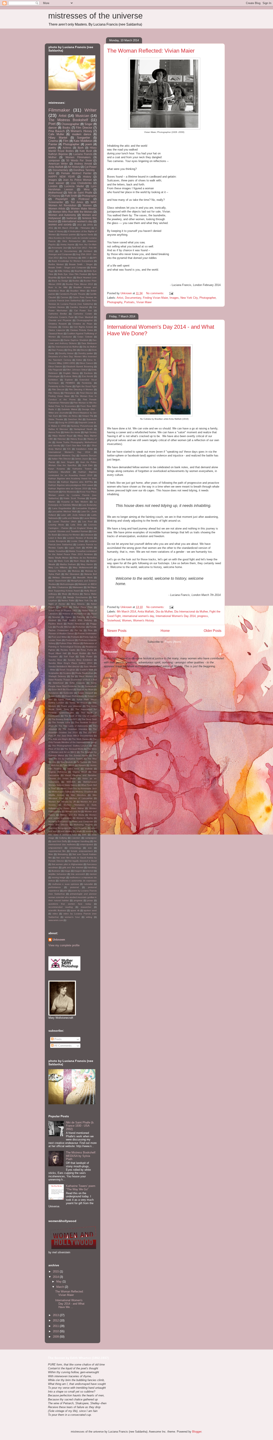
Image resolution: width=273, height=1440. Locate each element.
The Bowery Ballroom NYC (65, 719)
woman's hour (72, 917)
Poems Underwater (87, 633)
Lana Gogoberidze (61, 508)
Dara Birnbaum (89, 343)
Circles (65, 327)
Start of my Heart (85, 689)
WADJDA (71, 782)
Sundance (53, 693)
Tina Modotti (66, 762)
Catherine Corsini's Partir (61, 317)
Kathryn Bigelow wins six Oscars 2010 (67, 488)
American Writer (58, 163)
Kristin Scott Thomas (74, 498)
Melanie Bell (90, 574)
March (60, 1286)
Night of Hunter (56, 604)
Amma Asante (67, 244)
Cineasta (52, 327)
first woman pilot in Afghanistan (67, 864)
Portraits (129, 302)
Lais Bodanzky (89, 505)
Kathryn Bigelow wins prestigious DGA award (70, 485)
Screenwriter (55, 202)
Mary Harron (87, 564)
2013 (56, 1315)
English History (71, 373)
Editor (79, 360)
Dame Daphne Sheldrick (76, 340)
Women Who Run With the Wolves (72, 211)
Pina (90, 630)
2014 (56, 1276)
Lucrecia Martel (74, 186)
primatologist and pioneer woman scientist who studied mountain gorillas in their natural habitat (72, 897)
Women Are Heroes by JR (62, 801)
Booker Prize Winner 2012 (79, 284)
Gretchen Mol (75, 419)
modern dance (81, 134)
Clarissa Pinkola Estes (81, 330)
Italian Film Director (61, 459)
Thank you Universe (71, 706)
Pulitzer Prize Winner (69, 643)
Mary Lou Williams (57, 567)
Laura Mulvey (90, 518)
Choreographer (70, 124)
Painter (52, 144)
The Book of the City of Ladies (80, 716)
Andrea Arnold (83, 163)
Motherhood (55, 192)
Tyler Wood (68, 765)
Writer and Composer (82, 821)
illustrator (56, 871)
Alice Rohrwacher (71, 241)
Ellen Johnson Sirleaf (76, 370)
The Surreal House (78, 755)
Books (66, 127)
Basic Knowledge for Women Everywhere (72, 261)
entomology (75, 848)
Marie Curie (63, 561)
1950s (90, 225)
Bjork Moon (66, 277)
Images (174, 297)
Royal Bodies (79, 653)
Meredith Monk (84, 577)
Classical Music (55, 333)
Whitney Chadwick (84, 791)
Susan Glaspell (85, 693)
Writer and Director (58, 824)
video (55, 913)
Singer (88, 124)
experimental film (56, 851)
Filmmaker (59, 110)
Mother (52, 157)
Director (84, 350)
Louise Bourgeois (57, 541)
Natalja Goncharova (77, 597)
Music (64, 594)
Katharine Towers (82, 469)
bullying (63, 838)
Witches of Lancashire (81, 798)
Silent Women (86, 676)
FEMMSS (70, 383)
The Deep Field (89, 719)
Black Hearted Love (87, 277)
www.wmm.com (55, 920)
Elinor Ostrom (55, 366)
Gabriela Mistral (69, 409)
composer (54, 160)
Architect (88, 251)
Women (126, 620)
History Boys (76, 439)
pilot (65, 890)
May (59, 1281)
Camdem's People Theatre (72, 294)
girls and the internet (72, 867)
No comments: (155, 293)
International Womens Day (62, 455)
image (67, 871)
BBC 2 (85, 258)
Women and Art (73, 811)
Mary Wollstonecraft (83, 567)
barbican (72, 218)
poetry (52, 147)
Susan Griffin (54, 696)
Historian (61, 439)
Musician (82, 116)
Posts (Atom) (173, 641)
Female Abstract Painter (76, 173)
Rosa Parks (87, 650)
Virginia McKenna (57, 772)
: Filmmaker (84, 228)
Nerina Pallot (67, 600)
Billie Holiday (64, 271)
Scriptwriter (53, 673)
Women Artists (56, 208)
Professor (84, 199)
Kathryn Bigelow (58, 154)
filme (50, 854)
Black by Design (60, 281)
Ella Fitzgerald (55, 370)
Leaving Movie (56, 525)
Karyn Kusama (56, 469)
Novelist (56, 617)
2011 (50, 228)
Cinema (53, 140)
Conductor (67, 337)
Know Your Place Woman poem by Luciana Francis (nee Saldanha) (72, 495)
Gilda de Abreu (70, 416)
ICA (69, 449)
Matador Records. (57, 571)
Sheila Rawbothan (84, 673)
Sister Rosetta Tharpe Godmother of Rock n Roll (72, 679)
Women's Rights (84, 818)
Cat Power (90, 166)
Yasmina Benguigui (58, 828)
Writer (90, 110)
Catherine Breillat (57, 314)
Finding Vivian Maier (155, 297)
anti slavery (66, 831)
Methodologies (67, 584)
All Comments (63, 1045)
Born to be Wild (57, 287)
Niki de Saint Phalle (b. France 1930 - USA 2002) (80, 1126)
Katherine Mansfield (59, 472)
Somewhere (91, 686)
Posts (58, 1039)
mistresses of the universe (95, 15)
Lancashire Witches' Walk (64, 511)
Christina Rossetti (57, 324)
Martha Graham (68, 564)
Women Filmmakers (78, 157)
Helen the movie (72, 432)
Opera (68, 617)
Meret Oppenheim (57, 580)
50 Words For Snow (79, 160)
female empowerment (82, 851)
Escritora (88, 373)
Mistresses (78, 587)
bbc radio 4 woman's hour (62, 834)
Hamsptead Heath (83, 429)
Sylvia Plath (64, 699)
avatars (89, 831)
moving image (59, 877)
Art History (74, 166)
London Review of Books (80, 538)
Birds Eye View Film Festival (72, 274)
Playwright (61, 199)
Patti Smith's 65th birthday (77, 620)
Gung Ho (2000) (67, 422)
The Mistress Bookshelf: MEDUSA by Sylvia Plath (81, 1156)
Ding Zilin (72, 350)
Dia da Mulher (164, 611)
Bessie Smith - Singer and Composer (67, 267)
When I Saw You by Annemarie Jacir (78, 788)
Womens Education (58, 821)
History (87, 176)
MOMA (89, 547)
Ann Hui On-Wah (88, 244)
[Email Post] (171, 293)
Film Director (84, 127)
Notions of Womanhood (74, 613)
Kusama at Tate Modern (74, 502)
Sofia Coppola (77, 683)
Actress (67, 147)
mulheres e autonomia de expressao (78, 880)
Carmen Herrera (56, 307)
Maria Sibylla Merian (58, 557)
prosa (90, 900)
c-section (75, 838)
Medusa (76, 571)
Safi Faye (69, 656)
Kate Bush (86, 150)
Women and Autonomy (62, 215)
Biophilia (79, 271)
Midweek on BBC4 (87, 584)
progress (202, 616)
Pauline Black (55, 623)
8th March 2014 (126, 611)
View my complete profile (64, 945)
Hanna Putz (54, 432)
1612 (79, 225)
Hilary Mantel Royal (62, 436)
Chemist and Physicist (59, 320)
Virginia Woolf (80, 772)
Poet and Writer (59, 637)
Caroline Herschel (79, 307)
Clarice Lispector (56, 330)
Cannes (64, 297)
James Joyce (81, 459)
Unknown (59, 939)
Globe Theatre (55, 419)
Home (165, 631)
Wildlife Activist (56, 795)
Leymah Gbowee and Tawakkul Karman (68, 531)
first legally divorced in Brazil (82, 861)
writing (89, 917)
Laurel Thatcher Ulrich (64, 521)
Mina (87, 189)
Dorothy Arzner (66, 353)
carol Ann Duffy (59, 841)
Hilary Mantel (57, 137)
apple (79, 831)
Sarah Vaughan (67, 669)
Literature (88, 535)
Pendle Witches (64, 627)
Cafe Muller (56, 134)
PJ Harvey (54, 195)
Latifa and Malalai (71, 518)
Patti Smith (71, 195)
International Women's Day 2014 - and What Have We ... (69, 1303)
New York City (189, 297)
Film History (54, 393)
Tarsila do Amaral (78, 702)
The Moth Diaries (80, 739)
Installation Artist (84, 449)
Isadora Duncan (88, 455)
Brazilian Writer (78, 291)
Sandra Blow (55, 660)
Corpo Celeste (84, 337)
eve (90, 848)
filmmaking (63, 854)
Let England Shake (83, 528)
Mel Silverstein (72, 574)
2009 (56, 1336)
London (52, 186)
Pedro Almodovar (76, 623)
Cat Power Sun (83, 310)
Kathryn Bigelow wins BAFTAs (77, 482)
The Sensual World (73, 749)
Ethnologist (54, 376)
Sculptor (67, 673)
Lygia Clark (75, 547)
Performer (80, 627)
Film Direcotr (58, 389)
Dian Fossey (58, 350)
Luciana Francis (82, 154)
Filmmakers (69, 393)
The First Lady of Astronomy (73, 726)
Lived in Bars (55, 538)
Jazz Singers (67, 462)
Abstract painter (68, 234)
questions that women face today (69, 904)
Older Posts (212, 631)
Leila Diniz (76, 525)
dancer (52, 127)
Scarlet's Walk (86, 669)
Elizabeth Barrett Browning (79, 366)
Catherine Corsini (83, 314)
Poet (51, 124)
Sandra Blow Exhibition (80, 660)
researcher (86, 907)
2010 (56, 1331)
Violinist (88, 768)
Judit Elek (87, 465)
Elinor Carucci (86, 363)
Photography (114, 302)
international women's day (138, 616)
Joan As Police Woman (77, 179)
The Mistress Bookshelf (68, 120)
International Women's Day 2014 (176, 616)
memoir (93, 874)
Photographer (207, 297)
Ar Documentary (68, 251)
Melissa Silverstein (61, 577)
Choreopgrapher (85, 320)
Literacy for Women (70, 535)
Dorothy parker (85, 353)
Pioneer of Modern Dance (61, 633)
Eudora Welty (71, 376)
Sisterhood (113, 620)
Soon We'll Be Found (62, 689)
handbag (92, 867)
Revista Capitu (68, 650)
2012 (56, 1320)
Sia (72, 676)
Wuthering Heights (83, 824)
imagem (78, 871)
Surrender (68, 693)
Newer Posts (116, 631)
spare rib (75, 910)
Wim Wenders (78, 795)
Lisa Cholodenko (81, 183)
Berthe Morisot (56, 264)
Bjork (81, 147)
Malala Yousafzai (56, 551)
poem (88, 144)
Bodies (76, 281)
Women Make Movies (84, 208)
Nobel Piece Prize (83, 607)
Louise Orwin (77, 541)
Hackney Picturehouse (82, 426)
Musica (75, 594)
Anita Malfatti (146, 611)
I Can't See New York (75, 445)
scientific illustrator (57, 910)
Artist (120, 297)
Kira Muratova (69, 492)
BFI (95, 258)
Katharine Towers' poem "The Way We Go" (80, 1187)
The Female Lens (61, 722)
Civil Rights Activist (83, 327)
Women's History (143, 620)
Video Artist (73, 768)
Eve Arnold (87, 376)
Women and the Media (72, 815)
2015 (56, 1271)
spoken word (90, 910)
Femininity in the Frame (60, 386)
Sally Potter (86, 656)
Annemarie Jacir (59, 248)
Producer (69, 640)
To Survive (82, 762)
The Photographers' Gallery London (70, 745)
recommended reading (60, 907)
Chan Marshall (85, 317)
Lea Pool (87, 521)
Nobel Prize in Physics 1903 (62, 610)
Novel (94, 613)
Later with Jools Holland (73, 515)
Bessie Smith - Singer (81, 264)
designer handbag (80, 841)
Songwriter (83, 137)
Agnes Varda (86, 234)
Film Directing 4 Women (81, 389)
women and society (60, 224)
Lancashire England (86, 508)
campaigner (91, 838)
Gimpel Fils (87, 416)
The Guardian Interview (74, 729)
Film (65, 140)
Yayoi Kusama (79, 828)
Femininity (87, 383)
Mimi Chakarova (60, 587)
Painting (81, 617)
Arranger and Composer (60, 254)
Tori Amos (77, 202)
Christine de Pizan (83, 324)
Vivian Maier (144, 302)
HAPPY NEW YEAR (61, 176)
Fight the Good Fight (86, 386)
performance (54, 887)
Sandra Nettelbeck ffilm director (64, 666)
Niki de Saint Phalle (80, 192)
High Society (90, 432)
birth (84, 834)
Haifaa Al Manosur (58, 429)
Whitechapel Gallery (61, 791)
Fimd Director (86, 393)
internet (89, 871)
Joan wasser (56, 183)
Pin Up (78, 630)
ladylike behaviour (57, 874)
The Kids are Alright (58, 739)
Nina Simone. (78, 604)
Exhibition (53, 380)
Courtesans (54, 340)
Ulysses (82, 765)
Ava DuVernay (70, 258)
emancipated (86, 844)
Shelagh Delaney (57, 676)
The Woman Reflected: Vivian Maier (151, 50)
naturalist (88, 884)
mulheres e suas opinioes (65, 884)
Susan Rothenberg (74, 696)
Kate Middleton (83, 140)
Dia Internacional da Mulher (191, 611)
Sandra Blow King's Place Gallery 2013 (70, 663)
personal (74, 887)
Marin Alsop (79, 561)
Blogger (196, 1431)
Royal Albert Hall (57, 653)
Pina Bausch (56, 131)
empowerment (55, 848)
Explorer (69, 380)
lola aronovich (78, 874)
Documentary (133, 297)
